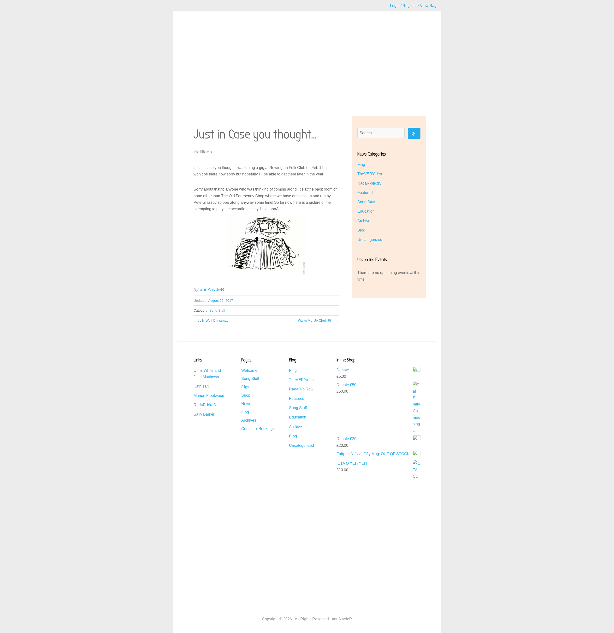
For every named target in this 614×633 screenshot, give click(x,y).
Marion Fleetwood (209, 396)
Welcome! (249, 370)
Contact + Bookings (258, 429)
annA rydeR (212, 289)
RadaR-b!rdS (205, 405)
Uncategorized (369, 240)
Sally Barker (204, 414)
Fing (361, 165)
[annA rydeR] (194, 34)
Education (366, 211)
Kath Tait (201, 386)
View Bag (428, 6)
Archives (248, 420)
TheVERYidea (369, 174)
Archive (363, 221)
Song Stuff (217, 310)
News (246, 404)
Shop (245, 395)
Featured (365, 193)
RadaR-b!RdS (369, 183)
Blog (361, 230)
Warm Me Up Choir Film (316, 320)
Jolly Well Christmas (213, 320)
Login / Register (403, 6)
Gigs (245, 387)
